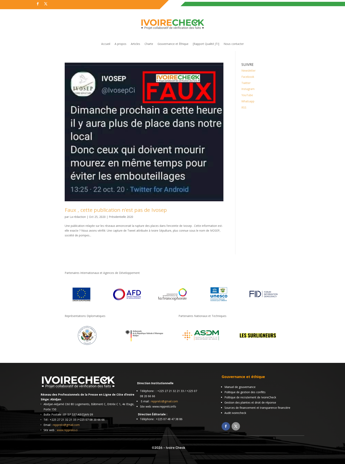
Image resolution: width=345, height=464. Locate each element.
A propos (120, 44)
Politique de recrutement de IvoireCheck (250, 397)
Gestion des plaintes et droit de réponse (250, 402)
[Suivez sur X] (46, 4)
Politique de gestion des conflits (245, 392)
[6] (200, 346)
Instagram (248, 89)
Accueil (105, 44)
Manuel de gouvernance (240, 387)
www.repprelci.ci (67, 430)
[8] (87, 346)
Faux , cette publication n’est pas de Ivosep (116, 209)
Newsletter (248, 70)
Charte (149, 44)
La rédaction (78, 217)
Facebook (247, 77)
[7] (257, 346)
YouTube (247, 95)
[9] (144, 346)
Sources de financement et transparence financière (257, 408)
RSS (243, 107)
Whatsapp (247, 101)
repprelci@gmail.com (66, 425)
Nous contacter (234, 44)
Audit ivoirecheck (235, 413)
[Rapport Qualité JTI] (206, 44)
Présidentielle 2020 (121, 217)
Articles (135, 44)
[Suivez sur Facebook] (38, 4)
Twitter (246, 83)
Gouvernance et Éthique (173, 44)
